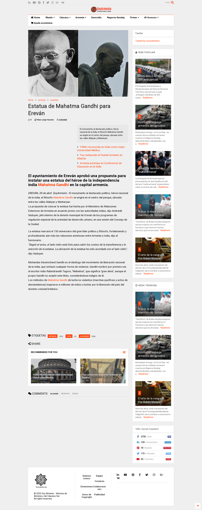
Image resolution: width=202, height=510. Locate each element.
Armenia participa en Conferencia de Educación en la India (99, 165)
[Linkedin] (29, 2)
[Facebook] (43, 2)
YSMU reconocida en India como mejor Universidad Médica (53, 376)
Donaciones (87, 486)
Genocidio (96, 17)
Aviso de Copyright (87, 495)
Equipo (99, 476)
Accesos (152, 17)
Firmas (133, 17)
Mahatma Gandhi (53, 184)
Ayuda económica (42, 23)
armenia (41, 100)
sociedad (54, 100)
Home (36, 17)
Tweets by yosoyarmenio (147, 41)
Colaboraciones (99, 487)
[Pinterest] (39, 2)
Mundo (49, 17)
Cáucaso (64, 17)
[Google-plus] (57, 2)
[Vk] (62, 2)
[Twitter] (47, 2)
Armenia (79, 17)
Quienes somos (86, 477)
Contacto (99, 481)
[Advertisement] (48, 142)
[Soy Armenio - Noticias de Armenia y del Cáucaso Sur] (101, 11)
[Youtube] (34, 2)
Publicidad (99, 494)
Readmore (148, 97)
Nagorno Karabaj (115, 17)
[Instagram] (52, 2)
